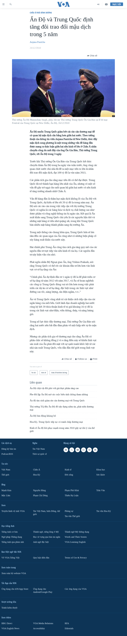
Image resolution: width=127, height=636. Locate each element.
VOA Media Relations (43, 623)
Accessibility (39, 628)
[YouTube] (106, 4)
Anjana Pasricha (37, 42)
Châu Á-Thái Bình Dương (41, 12)
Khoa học (100, 469)
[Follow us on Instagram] (83, 450)
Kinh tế (68, 469)
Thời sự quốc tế (39, 454)
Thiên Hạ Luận (71, 495)
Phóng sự (69, 511)
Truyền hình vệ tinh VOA (13, 511)
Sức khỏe (100, 474)
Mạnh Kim (6, 490)
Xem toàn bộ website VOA (13, 573)
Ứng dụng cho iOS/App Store (14, 589)
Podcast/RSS (7, 454)
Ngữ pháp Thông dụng (11, 537)
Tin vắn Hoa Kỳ (103, 511)
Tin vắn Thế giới (72, 516)
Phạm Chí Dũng (40, 495)
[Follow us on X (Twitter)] (71, 450)
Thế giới (5, 474)
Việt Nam (5, 469)
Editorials (69, 628)
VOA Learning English (75, 542)
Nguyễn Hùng (39, 490)
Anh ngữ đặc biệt (41, 542)
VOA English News (10, 628)
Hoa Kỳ (36, 474)
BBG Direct (6, 623)
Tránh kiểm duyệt (9, 607)
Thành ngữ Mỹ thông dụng (77, 531)
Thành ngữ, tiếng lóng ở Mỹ (46, 531)
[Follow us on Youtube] (77, 450)
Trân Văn (100, 490)
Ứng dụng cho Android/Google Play (42, 591)
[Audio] (98, 4)
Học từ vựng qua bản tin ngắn (46, 537)
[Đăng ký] (95, 450)
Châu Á (36, 469)
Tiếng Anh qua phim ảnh (12, 542)
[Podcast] (89, 450)
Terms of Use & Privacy (76, 557)
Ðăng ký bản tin (8, 449)
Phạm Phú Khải (72, 490)
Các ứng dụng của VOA (76, 589)
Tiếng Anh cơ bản (9, 531)
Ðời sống (69, 474)
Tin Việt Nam (38, 449)
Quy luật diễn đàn (41, 557)
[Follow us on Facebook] (66, 450)
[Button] (92, 56)
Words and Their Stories (76, 537)
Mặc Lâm (5, 495)
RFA (67, 623)
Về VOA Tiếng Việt (10, 557)
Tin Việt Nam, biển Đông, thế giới (46, 513)
